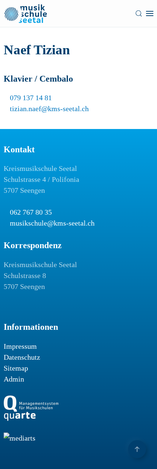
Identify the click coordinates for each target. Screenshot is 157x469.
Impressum (20, 346)
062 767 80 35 (31, 212)
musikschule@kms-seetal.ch (52, 223)
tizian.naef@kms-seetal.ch (49, 109)
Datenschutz (22, 357)
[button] (138, 13)
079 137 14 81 (31, 98)
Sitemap (16, 368)
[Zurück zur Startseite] (25, 13)
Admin (14, 379)
